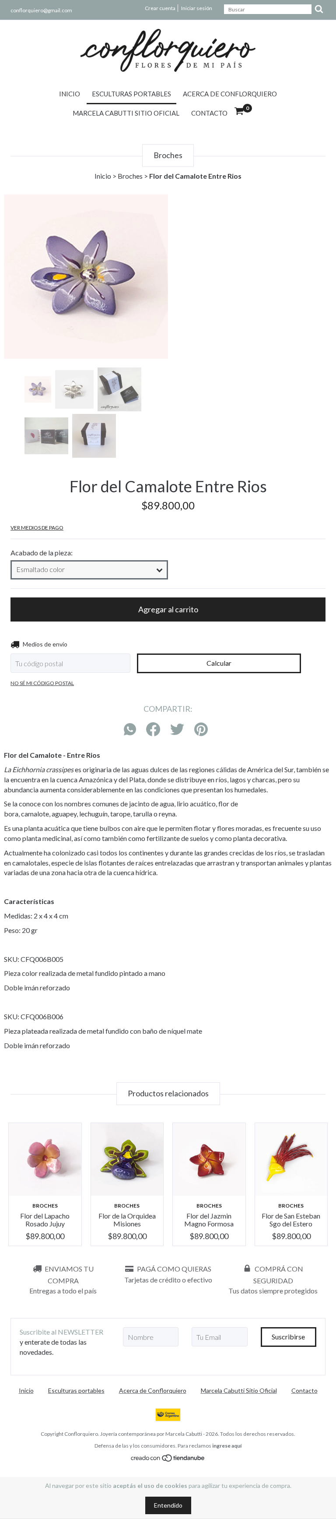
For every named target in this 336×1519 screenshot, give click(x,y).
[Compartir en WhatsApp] (132, 729)
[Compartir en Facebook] (153, 729)
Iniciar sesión (196, 8)
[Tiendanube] (168, 1459)
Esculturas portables (131, 94)
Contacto (209, 113)
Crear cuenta (160, 8)
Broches (130, 176)
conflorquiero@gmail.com (41, 10)
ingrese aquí (227, 1445)
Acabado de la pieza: (41, 552)
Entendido (168, 1505)
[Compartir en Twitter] (177, 729)
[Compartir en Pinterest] (201, 729)
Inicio (69, 94)
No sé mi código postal (42, 683)
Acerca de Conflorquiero (230, 94)
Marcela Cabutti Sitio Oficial (126, 113)
